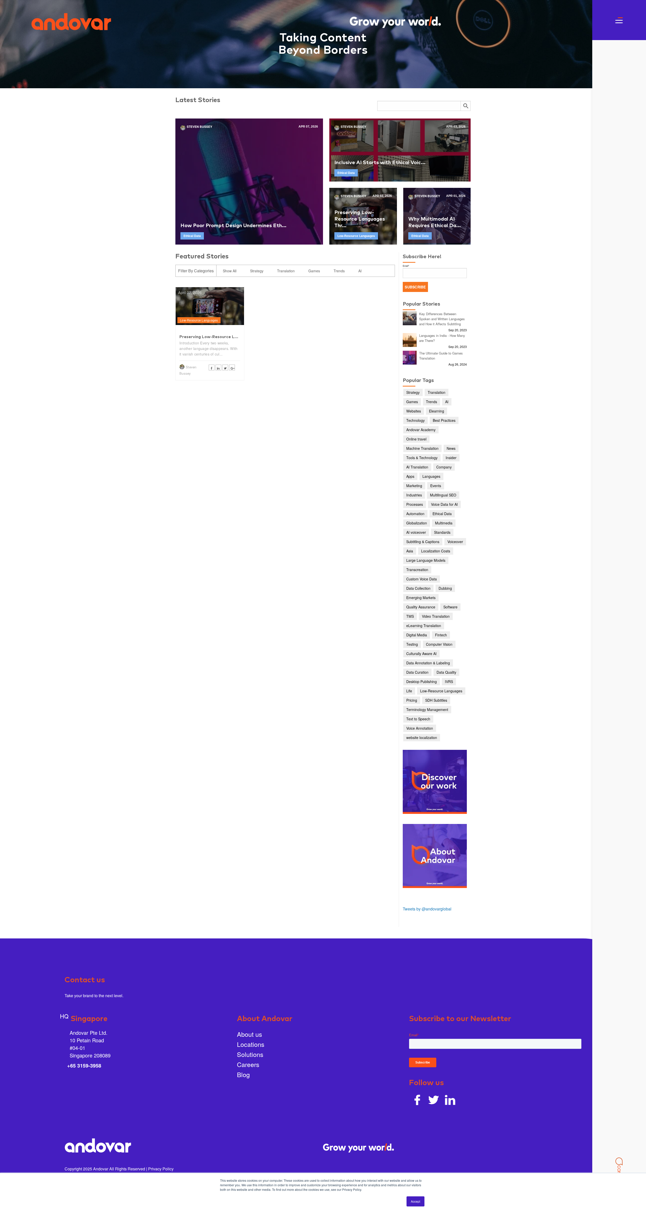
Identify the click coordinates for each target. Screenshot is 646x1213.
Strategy (256, 270)
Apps (410, 476)
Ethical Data (192, 235)
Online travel (416, 438)
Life (409, 690)
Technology (415, 420)
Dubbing (445, 588)
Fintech (441, 634)
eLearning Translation (423, 625)
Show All (229, 270)
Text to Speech (418, 718)
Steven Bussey (199, 127)
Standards (442, 532)
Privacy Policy (161, 1169)
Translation (286, 270)
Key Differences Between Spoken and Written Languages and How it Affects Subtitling (442, 318)
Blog (243, 1074)
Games (314, 270)
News (451, 448)
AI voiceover (416, 532)
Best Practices (444, 420)
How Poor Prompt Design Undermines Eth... (233, 225)
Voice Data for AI (444, 504)
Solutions (250, 1054)
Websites (413, 410)
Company (444, 466)
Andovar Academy (421, 429)
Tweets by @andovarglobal (427, 909)
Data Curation (417, 672)
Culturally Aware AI (421, 653)
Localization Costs (435, 550)
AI (360, 270)
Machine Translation (422, 448)
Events (435, 485)
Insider (451, 457)
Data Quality (446, 672)
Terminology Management (427, 709)
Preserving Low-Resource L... (208, 337)
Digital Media (416, 634)
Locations (250, 1044)
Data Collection (418, 588)
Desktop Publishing (421, 681)
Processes (414, 504)
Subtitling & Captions (422, 541)
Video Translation (436, 616)
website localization (421, 737)
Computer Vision (439, 644)
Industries (414, 494)
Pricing (411, 700)
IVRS (449, 681)
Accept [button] (415, 1201)
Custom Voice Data (421, 578)
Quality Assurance (420, 606)
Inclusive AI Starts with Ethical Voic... (379, 162)
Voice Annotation (419, 728)
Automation (415, 513)
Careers (248, 1064)
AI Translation (417, 466)
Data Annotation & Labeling (428, 662)
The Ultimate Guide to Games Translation (441, 356)
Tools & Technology (422, 457)
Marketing (414, 485)
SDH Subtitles (436, 700)
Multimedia (443, 522)
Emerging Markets (421, 597)
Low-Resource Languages (356, 235)
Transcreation (417, 569)
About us (249, 1034)
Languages (431, 476)
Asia (409, 550)
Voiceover (455, 541)
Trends (339, 270)
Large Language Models (425, 560)
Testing (412, 644)
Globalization (416, 522)
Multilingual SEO (443, 494)
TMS (410, 616)
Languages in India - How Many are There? (442, 338)
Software (450, 606)
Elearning (436, 410)
